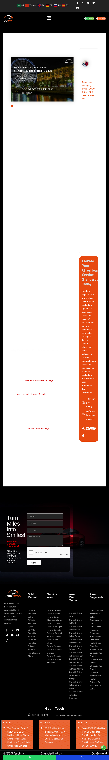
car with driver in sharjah (39, 428)
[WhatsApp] (29, 757)
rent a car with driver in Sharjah (31, 394)
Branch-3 (82, 722)
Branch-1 (8, 722)
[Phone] (82, 757)
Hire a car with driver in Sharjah (39, 380)
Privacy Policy (95, 754)
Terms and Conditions (102, 754)
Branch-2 (45, 722)
